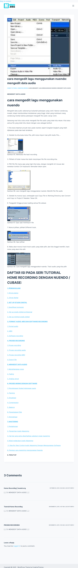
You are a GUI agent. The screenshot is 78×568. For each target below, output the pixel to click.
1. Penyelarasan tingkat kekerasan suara (21, 388)
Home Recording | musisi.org (15, 488)
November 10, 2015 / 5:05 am (56, 525)
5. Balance (11, 407)
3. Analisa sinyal (13, 379)
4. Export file (12, 360)
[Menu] (73, 6)
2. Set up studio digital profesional (19, 312)
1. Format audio (12, 326)
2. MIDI (9, 331)
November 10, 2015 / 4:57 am (56, 506)
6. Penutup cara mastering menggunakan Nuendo (25, 450)
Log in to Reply (69, 488)
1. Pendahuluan (12, 426)
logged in (16, 546)
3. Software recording (15, 336)
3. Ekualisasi (11, 398)
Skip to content (5, 1)
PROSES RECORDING (12, 525)
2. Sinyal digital (12, 298)
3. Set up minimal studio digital (18, 317)
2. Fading (10, 374)
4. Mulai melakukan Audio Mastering (20, 441)
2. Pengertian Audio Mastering (18, 431)
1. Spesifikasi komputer (15, 307)
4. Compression (12, 403)
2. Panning (11, 393)
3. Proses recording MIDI (16, 355)
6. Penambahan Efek (14, 412)
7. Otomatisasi (12, 417)
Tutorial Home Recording (13, 507)
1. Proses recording (14, 345)
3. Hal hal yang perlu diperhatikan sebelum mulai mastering (28, 436)
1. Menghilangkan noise (15, 369)
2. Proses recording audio (16, 350)
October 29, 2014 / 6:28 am (57, 488)
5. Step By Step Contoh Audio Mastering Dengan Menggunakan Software (34, 445)
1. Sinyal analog (12, 293)
